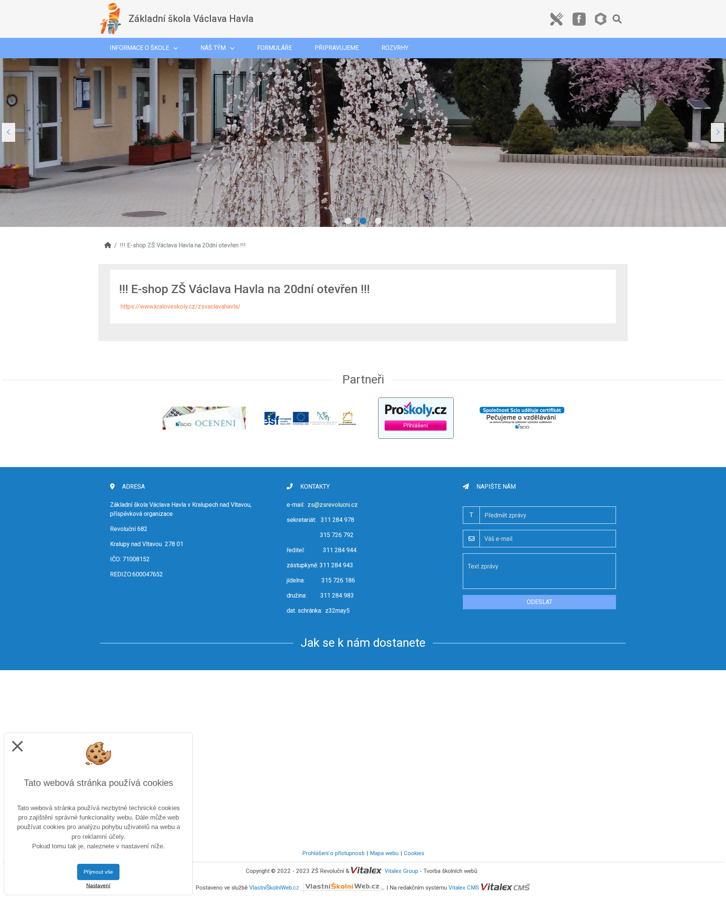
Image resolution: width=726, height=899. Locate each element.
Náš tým (213, 47)
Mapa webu (384, 853)
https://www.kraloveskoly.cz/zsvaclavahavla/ (180, 306)
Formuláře (274, 47)
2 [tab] (363, 221)
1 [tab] (348, 221)
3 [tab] (378, 221)
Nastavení (98, 885)
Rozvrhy (395, 47)
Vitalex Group (401, 871)
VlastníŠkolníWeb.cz (274, 887)
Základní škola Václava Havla (191, 18)
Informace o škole (140, 47)
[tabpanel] (363, 132)
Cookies (414, 853)
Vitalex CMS (463, 887)
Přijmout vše (98, 872)
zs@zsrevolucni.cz (332, 504)
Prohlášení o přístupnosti (333, 853)
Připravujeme (337, 47)
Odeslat (539, 602)
